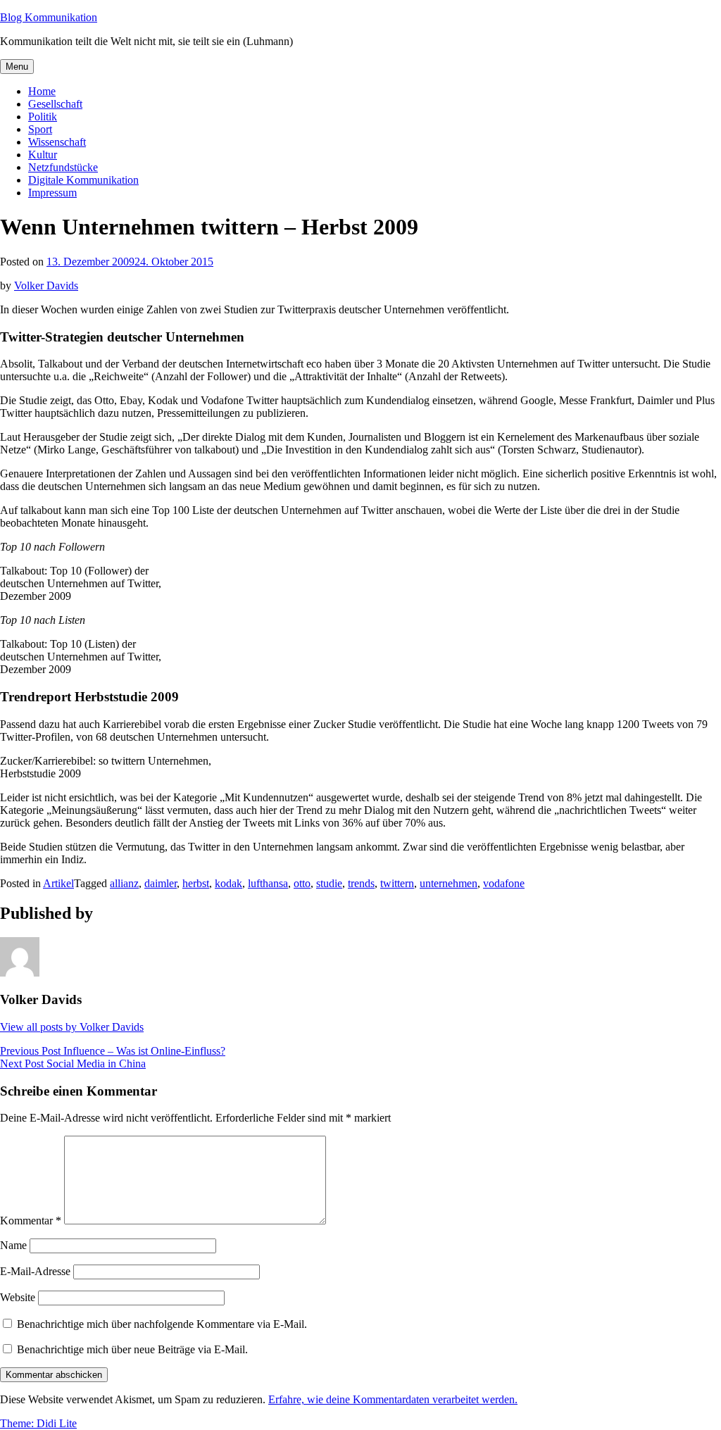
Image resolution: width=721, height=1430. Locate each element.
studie (329, 883)
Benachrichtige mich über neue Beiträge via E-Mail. (132, 1349)
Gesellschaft (55, 104)
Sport (40, 129)
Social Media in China (73, 1064)
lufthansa (268, 883)
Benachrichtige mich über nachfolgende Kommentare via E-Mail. (162, 1324)
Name (13, 1245)
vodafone (504, 883)
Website (17, 1297)
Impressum (52, 193)
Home (42, 91)
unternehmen (448, 883)
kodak (228, 883)
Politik (42, 117)
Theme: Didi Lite (38, 1423)
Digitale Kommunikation (83, 180)
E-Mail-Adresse (35, 1271)
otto (302, 883)
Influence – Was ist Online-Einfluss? (112, 1051)
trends (361, 883)
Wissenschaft (57, 142)
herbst (195, 883)
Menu (17, 66)
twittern (397, 883)
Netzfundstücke (63, 167)
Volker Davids (46, 285)
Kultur (42, 155)
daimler (160, 883)
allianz (124, 883)
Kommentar (30, 1221)
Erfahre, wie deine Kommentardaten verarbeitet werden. (393, 1399)
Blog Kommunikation (48, 17)
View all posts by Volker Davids (72, 1027)
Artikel (58, 883)
